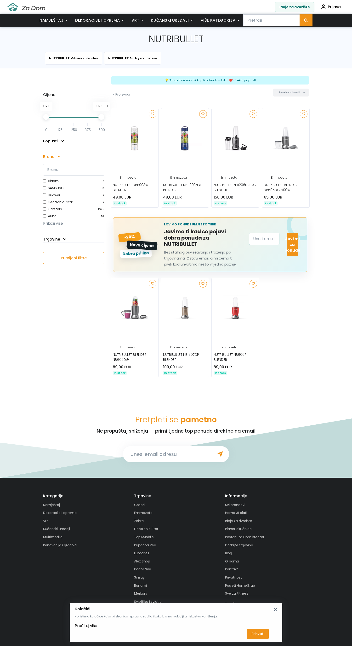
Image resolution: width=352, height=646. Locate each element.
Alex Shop (142, 561)
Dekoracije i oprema (97, 20)
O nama (232, 561)
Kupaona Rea (145, 545)
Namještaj (51, 20)
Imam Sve (142, 569)
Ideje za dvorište (294, 7)
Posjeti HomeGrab (240, 585)
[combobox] (271, 20)
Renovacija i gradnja (60, 545)
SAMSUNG (56, 188)
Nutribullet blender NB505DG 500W (280, 187)
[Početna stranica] (26, 7)
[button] (291, 93)
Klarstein (55, 209)
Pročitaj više (86, 625)
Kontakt (231, 569)
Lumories (141, 553)
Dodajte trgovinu (239, 545)
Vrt (135, 20)
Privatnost (233, 577)
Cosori (139, 504)
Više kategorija (218, 20)
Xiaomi (53, 181)
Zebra (139, 521)
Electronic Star (146, 528)
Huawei (54, 195)
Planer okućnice (238, 528)
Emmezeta (128, 177)
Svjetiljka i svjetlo (148, 601)
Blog (228, 553)
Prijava (334, 7)
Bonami (140, 585)
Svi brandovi (235, 504)
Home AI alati (236, 512)
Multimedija (52, 537)
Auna (52, 216)
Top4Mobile (144, 537)
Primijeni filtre (74, 258)
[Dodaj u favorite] (152, 114)
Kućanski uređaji (170, 20)
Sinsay (139, 577)
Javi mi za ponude (292, 244)
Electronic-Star (60, 202)
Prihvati (257, 633)
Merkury (140, 593)
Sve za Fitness (236, 593)
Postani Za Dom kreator (244, 537)
